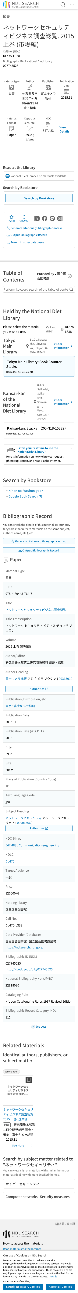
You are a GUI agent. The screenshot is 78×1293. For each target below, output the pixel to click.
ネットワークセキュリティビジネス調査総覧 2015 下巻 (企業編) (18, 1114)
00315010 (65, 678)
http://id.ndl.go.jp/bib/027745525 (29, 969)
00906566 (24, 822)
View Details (64, 129)
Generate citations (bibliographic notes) (36, 228)
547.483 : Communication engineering (32, 845)
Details (53, 1276)
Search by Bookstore (39, 198)
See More (18, 1145)
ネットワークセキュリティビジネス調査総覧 (35, 609)
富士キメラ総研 (16, 678)
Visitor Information (61, 345)
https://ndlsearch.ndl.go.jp (24, 947)
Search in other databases (27, 242)
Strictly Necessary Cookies (23, 1286)
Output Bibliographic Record (28, 235)
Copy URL (24, 220)
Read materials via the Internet (22, 1249)
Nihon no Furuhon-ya (24, 490)
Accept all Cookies (60, 1286)
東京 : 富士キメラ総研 (20, 705)
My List (12, 220)
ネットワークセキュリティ (23, 818)
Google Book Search (23, 496)
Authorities (37, 689)
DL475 (9, 861)
